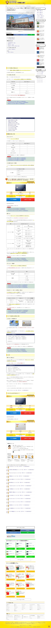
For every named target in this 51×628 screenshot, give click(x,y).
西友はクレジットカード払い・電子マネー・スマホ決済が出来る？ (16, 103)
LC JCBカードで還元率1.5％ (11, 49)
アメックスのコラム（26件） (12, 127)
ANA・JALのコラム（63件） (12, 125)
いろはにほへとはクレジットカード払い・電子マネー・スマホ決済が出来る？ (20, 485)
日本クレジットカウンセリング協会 (40, 615)
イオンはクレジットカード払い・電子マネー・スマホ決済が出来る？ (16, 349)
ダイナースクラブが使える (31, 13)
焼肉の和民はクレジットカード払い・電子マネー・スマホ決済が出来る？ (19, 482)
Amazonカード (8, 609)
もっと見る (40, 42)
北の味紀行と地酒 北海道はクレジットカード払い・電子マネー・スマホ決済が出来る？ (21, 469)
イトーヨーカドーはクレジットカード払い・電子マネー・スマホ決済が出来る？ (18, 102)
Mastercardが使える (27, 12)
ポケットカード (23, 608)
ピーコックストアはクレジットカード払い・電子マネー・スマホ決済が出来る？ (18, 310)
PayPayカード (15, 610)
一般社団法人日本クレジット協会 (17, 615)
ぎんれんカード (15, 619)
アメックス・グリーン (40, 78)
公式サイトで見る (27, 199)
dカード (23, 609)
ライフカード (31, 608)
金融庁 (22, 615)
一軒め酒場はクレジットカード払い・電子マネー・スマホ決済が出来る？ (10, 460)
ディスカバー (7, 619)
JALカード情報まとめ (40, 14)
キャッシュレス (26, 13)
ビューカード (7, 608)
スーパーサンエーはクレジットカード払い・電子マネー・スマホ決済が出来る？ (18, 260)
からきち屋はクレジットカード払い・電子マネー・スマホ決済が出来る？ (24, 460)
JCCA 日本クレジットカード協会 (9, 615)
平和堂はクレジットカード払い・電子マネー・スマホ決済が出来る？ (16, 208)
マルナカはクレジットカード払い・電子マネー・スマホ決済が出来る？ (17, 312)
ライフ (22, 31)
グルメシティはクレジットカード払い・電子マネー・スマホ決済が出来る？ (17, 351)
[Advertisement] (20, 60)
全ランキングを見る (20, 559)
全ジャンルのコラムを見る (20, 599)
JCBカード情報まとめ (40, 10)
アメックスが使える (21, 13)
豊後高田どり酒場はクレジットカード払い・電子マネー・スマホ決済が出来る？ (20, 492)
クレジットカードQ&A (40, 73)
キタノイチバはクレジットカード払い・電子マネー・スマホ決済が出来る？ (20, 501)
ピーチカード (15, 608)
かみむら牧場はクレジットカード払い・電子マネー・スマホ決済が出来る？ (20, 479)
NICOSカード (38, 609)
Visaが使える (23, 12)
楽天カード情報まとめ (40, 12)
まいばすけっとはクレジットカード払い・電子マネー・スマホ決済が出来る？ (18, 311)
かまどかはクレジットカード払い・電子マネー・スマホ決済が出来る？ (19, 466)
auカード (15, 609)
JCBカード (15, 604)
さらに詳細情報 (13, 199)
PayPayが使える (10, 12)
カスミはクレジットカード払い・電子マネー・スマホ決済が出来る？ (16, 209)
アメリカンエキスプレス (32, 604)
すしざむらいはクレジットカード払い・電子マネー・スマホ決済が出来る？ (20, 498)
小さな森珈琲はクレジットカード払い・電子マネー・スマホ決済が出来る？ (20, 508)
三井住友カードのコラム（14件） (13, 122)
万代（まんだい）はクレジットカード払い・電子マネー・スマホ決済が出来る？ (18, 210)
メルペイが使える (19, 12)
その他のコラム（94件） (11, 130)
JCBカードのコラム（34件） (12, 121)
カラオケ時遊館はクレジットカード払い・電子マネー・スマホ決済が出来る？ (20, 511)
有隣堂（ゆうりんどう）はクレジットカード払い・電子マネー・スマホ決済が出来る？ (30, 460)
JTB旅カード (31, 609)
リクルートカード (39, 608)
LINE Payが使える (14, 12)
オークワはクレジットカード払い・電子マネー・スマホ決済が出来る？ (17, 258)
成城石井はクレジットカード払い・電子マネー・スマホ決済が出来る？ (17, 101)
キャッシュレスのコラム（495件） (13, 126)
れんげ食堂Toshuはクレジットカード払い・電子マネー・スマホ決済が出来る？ (17, 460)
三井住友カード (8, 604)
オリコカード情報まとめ (40, 17)
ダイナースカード (24, 604)
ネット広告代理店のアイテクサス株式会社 (18, 622)
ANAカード (38, 604)
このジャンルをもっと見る (10, 571)
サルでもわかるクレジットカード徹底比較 (26, 625)
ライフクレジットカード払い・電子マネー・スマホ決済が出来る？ (18, 390)
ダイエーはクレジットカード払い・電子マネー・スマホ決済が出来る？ (17, 350)
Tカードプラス (7, 610)
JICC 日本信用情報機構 (32, 615)
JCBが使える (31, 12)
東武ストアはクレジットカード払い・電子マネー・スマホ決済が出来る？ (17, 259)
